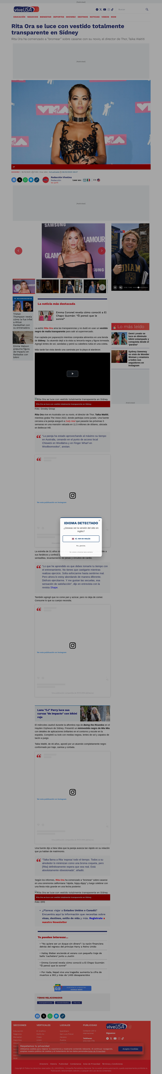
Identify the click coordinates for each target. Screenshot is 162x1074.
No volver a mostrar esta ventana (81, 552)
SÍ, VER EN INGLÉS (81, 539)
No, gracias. (81, 546)
